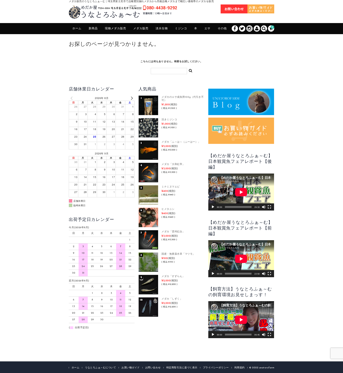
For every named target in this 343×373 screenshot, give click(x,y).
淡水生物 (162, 28)
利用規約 (239, 367)
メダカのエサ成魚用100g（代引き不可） (182, 99)
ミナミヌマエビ (170, 187)
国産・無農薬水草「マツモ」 (178, 254)
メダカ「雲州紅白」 (173, 231)
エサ (207, 28)
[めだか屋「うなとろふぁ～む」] (123, 15)
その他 (222, 28)
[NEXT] (131, 98)
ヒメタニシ (168, 209)
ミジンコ (181, 28)
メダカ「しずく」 (171, 299)
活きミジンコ (169, 119)
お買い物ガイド (130, 367)
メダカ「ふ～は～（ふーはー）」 (180, 142)
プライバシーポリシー (216, 367)
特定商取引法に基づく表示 (181, 367)
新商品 (93, 28)
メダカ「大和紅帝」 (173, 164)
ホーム (76, 28)
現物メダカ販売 (115, 28)
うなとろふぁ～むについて (100, 367)
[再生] (213, 207)
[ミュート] (263, 207)
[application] (241, 192)
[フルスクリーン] (269, 207)
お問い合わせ (153, 367)
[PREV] (72, 98)
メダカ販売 (140, 28)
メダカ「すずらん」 (173, 276)
